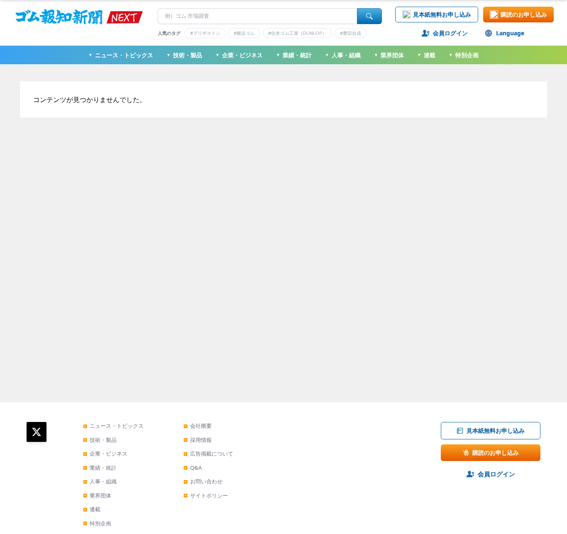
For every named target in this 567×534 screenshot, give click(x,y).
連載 (426, 55)
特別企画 (464, 55)
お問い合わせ (202, 481)
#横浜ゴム (244, 33)
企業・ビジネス (239, 55)
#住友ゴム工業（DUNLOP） (297, 33)
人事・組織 (343, 55)
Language (510, 33)
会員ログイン (450, 33)
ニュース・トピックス (120, 55)
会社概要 (197, 425)
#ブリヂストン (205, 33)
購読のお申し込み (524, 14)
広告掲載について (208, 453)
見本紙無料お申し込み (442, 14)
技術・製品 (184, 55)
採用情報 (197, 440)
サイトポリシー (205, 495)
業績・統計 (294, 55)
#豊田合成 (350, 33)
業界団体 (389, 55)
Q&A (192, 467)
